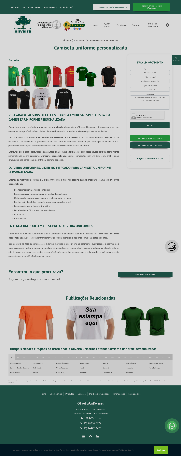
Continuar (161, 450)
